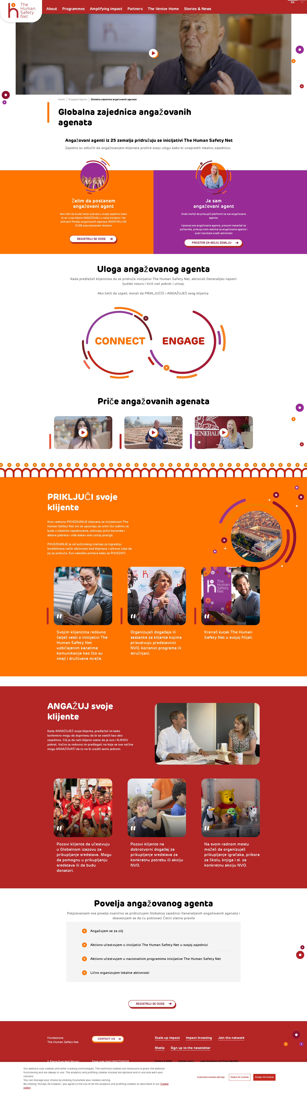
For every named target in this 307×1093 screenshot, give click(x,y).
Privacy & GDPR (163, 1061)
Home (61, 99)
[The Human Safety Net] (21, 10)
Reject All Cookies (240, 1077)
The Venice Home (163, 9)
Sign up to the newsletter (190, 1048)
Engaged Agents (78, 99)
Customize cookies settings (210, 1077)
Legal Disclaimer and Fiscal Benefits (219, 1061)
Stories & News (197, 9)
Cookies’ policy (186, 1061)
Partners (135, 9)
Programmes (73, 9)
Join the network (231, 1038)
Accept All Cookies (264, 1077)
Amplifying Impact (106, 9)
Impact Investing (199, 1038)
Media (160, 1048)
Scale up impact (167, 1038)
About (51, 9)
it (302, 2)
